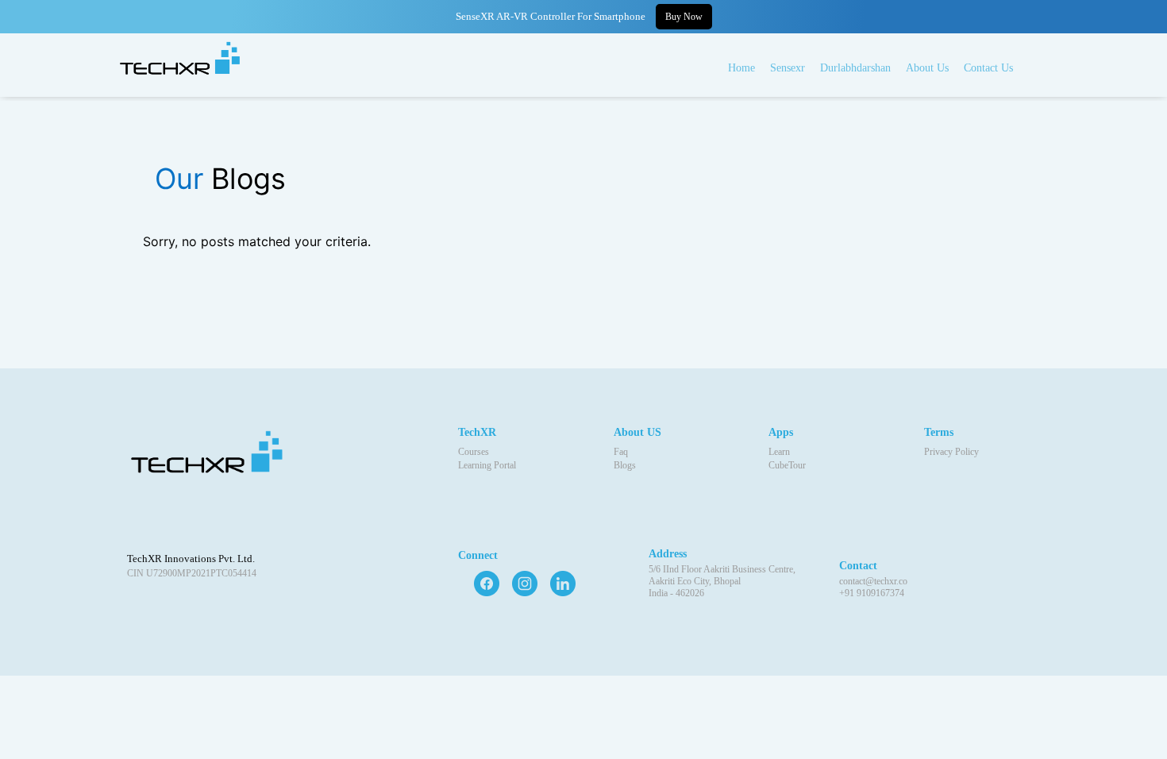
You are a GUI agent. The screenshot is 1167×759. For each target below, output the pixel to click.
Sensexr (787, 68)
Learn (779, 451)
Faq (621, 451)
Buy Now (684, 16)
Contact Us (988, 68)
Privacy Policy (951, 451)
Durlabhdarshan (855, 68)
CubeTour (787, 465)
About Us (927, 68)
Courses (473, 451)
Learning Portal (487, 465)
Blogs (625, 465)
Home (741, 68)
